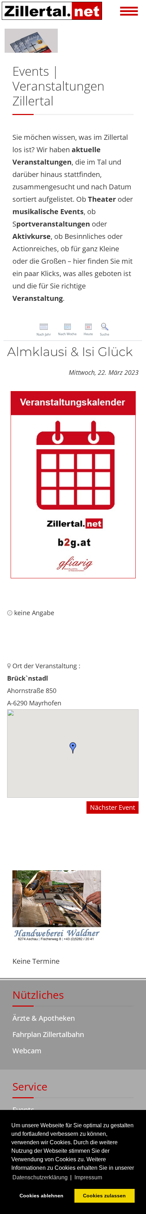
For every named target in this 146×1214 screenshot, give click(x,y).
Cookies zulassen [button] (104, 1195)
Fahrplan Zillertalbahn (48, 1034)
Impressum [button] (88, 1177)
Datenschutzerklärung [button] (40, 1177)
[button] (129, 12)
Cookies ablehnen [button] (41, 1195)
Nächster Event (112, 807)
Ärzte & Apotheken (43, 1018)
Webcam (26, 1050)
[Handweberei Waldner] (56, 906)
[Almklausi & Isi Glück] (73, 484)
